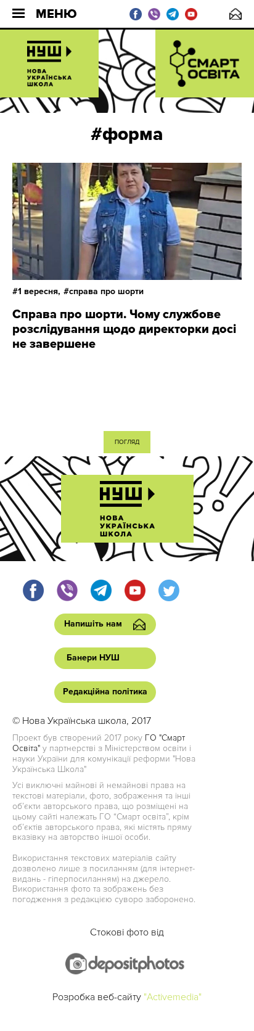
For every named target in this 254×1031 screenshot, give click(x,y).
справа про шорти (106, 291)
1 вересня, (39, 291)
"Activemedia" (173, 997)
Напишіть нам (235, 14)
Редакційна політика (105, 691)
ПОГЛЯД (127, 442)
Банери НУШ (93, 657)
